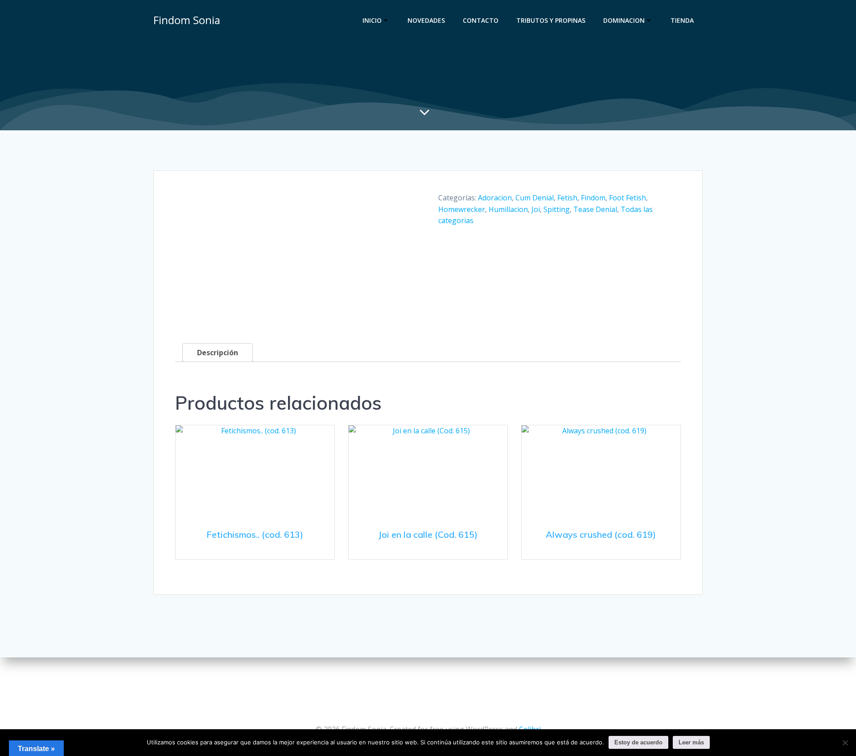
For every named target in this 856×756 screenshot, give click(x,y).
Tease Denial (595, 209)
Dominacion (624, 20)
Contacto (480, 20)
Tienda (682, 20)
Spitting (556, 209)
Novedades (426, 20)
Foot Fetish (627, 198)
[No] (844, 742)
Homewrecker (461, 209)
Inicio (372, 20)
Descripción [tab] (217, 352)
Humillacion (508, 209)
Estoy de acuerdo (638, 742)
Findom (593, 198)
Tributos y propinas (550, 20)
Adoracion (495, 198)
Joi (535, 209)
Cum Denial (534, 198)
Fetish (567, 198)
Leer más (691, 742)
